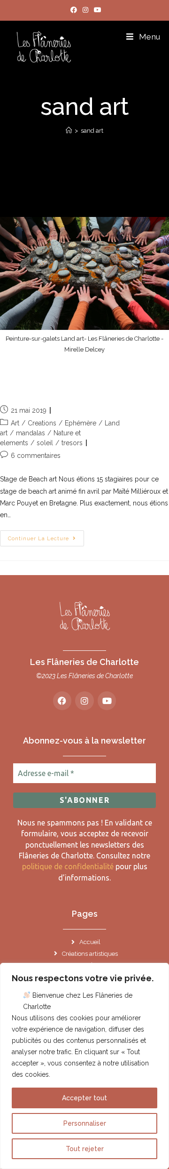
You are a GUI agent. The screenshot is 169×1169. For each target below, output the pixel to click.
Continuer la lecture (46, 536)
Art (15, 423)
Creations (42, 423)
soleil (45, 443)
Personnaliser (84, 1123)
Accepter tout (84, 1098)
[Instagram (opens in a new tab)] (85, 10)
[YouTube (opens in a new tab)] (96, 10)
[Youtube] (107, 700)
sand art (92, 130)
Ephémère (80, 423)
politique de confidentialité (68, 866)
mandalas (30, 433)
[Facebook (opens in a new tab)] (74, 10)
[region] (84, 1066)
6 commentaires (36, 455)
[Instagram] (84, 700)
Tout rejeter (85, 1149)
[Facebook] (62, 700)
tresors (72, 443)
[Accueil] (69, 130)
